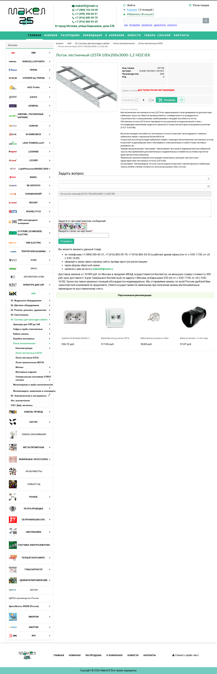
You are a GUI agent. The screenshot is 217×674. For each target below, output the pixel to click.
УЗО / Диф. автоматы (22, 405)
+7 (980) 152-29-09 (86, 9)
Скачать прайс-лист (187, 655)
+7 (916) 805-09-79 (86, 17)
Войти (131, 5)
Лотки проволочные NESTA (30, 362)
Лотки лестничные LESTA (29, 353)
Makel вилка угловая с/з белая (155, 338)
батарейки (134, 25)
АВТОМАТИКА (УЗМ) (34, 277)
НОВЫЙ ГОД (33, 484)
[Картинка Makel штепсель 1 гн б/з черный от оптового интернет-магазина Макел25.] (194, 317)
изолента (172, 25)
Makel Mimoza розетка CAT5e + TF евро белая (123, 338)
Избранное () (140, 14)
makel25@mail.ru (86, 5)
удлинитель (160, 25)
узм (126, 25)
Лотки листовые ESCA (27, 358)
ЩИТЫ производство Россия (24, 598)
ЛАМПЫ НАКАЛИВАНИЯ (34, 434)
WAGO (34, 268)
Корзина (132, 9)
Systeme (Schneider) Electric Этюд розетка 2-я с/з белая (88, 338)
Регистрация (201, 5)
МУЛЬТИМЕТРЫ (34, 471)
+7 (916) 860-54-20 (86, 21)
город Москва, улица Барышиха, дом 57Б (86, 26)
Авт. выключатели (20, 400)
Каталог (13, 45)
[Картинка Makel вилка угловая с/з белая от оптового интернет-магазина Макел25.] (155, 317)
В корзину (169, 100)
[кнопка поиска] (206, 20)
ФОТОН (34, 590)
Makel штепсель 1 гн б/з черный (195, 338)
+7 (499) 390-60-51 (86, 13)
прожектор (146, 25)
